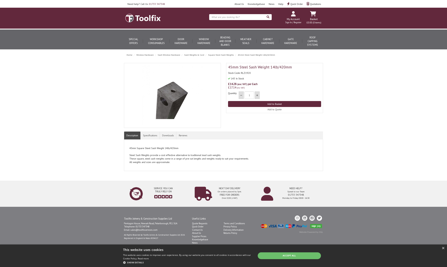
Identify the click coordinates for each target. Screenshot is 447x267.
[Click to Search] (268, 17)
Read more (143, 258)
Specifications (150, 135)
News (271, 4)
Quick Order (296, 4)
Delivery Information (234, 229)
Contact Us (197, 229)
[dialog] (223, 255)
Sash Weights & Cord (194, 55)
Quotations (315, 4)
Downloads (168, 135)
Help (280, 4)
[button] (187, 262)
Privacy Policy (230, 226)
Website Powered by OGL (311, 232)
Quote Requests (199, 223)
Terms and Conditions (234, 223)
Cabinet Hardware (267, 41)
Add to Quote (275, 109)
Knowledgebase (256, 4)
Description (132, 135)
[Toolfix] (143, 15)
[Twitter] (319, 218)
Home (129, 55)
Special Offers (133, 41)
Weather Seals (245, 41)
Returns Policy (230, 233)
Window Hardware (203, 41)
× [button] (443, 248)
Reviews (183, 135)
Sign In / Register (293, 22)
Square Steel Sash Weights (221, 55)
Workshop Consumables (156, 41)
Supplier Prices (199, 236)
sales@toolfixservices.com (143, 229)
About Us (239, 4)
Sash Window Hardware (169, 55)
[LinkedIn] (304, 218)
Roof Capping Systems (312, 41)
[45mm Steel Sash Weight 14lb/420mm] (172, 95)
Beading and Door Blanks (225, 41)
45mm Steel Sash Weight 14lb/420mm (256, 55)
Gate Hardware (290, 41)
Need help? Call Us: (146, 4)
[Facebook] (312, 218)
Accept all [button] (289, 255)
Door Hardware (181, 41)
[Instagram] (297, 218)
